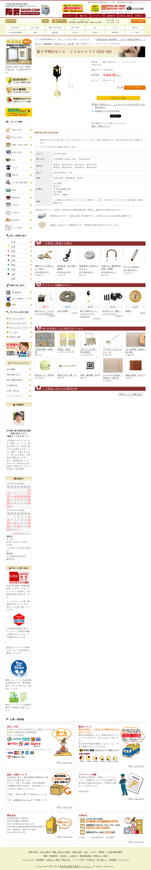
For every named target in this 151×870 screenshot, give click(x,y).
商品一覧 (66, 860)
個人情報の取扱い (15, 380)
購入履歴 (72, 22)
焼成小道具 (75, 27)
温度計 (128, 311)
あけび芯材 (63, 311)
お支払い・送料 (53, 860)
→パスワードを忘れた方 (79, 20)
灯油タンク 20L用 (44, 375)
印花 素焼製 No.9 (90, 375)
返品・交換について (100, 126)
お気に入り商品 (95, 22)
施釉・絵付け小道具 (61, 852)
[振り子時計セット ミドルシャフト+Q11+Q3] (62, 100)
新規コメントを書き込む (130, 394)
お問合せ (91, 860)
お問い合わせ (13, 391)
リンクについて (14, 396)
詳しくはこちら (65, 762)
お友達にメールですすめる (107, 111)
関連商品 (115, 32)
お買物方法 (12, 385)
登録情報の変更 (82, 22)
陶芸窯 (135, 27)
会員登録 (113, 860)
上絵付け (95, 32)
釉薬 (35, 32)
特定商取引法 (13, 375)
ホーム (38, 44)
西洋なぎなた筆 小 (67, 375)
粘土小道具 (35, 27)
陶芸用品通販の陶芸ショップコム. (76, 866)
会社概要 (11, 369)
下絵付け (75, 32)
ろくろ (115, 27)
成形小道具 (15, 27)
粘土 (95, 27)
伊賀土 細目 (64, 349)
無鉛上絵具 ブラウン (135, 375)
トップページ (28, 860)
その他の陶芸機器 (15, 32)
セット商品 (135, 32)
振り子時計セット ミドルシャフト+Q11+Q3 (89, 314)
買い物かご (102, 860)
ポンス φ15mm (131, 267)
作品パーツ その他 (64, 44)
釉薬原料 (55, 32)
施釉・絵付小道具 (55, 27)
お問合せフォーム (21, 800)
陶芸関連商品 (86, 856)
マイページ (124, 860)
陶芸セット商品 (100, 856)
